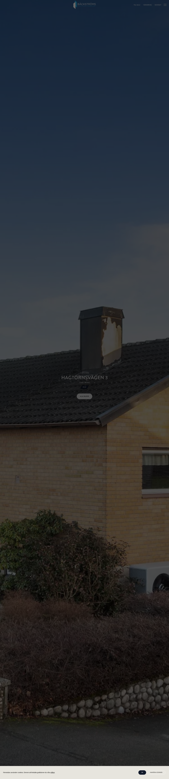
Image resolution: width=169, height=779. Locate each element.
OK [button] (142, 772)
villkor (53, 772)
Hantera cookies (156, 772)
